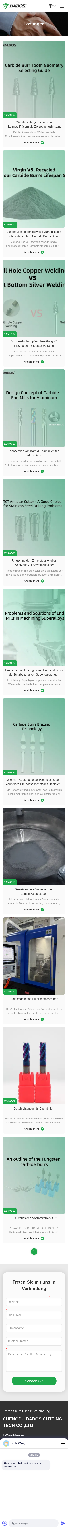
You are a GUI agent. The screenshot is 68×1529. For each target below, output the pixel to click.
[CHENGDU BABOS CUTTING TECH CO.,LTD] (15, 6)
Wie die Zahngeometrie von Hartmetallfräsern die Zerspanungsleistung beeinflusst (34, 126)
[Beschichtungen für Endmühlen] (34, 1103)
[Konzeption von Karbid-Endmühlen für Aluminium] (34, 445)
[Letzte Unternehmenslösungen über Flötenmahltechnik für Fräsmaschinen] (42, 1019)
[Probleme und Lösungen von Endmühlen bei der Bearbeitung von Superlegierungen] (34, 665)
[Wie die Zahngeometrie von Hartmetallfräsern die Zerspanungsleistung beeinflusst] (34, 117)
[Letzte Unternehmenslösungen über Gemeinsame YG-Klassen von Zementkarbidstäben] (42, 909)
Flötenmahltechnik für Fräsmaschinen (34, 998)
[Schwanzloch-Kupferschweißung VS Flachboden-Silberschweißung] (34, 336)
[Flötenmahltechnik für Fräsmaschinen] (34, 993)
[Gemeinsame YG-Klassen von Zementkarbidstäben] (34, 884)
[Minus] (63, 1443)
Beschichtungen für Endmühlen (34, 1108)
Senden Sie (34, 1381)
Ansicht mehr (31, 142)
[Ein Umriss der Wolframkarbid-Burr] (34, 1212)
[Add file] (4, 1523)
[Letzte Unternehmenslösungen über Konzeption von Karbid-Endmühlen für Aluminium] (42, 471)
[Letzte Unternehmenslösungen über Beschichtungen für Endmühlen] (42, 1128)
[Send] (63, 1523)
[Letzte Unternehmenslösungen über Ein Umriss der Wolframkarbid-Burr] (42, 1238)
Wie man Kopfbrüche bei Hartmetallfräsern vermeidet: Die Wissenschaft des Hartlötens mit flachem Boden (34, 784)
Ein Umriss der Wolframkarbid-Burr (34, 1218)
